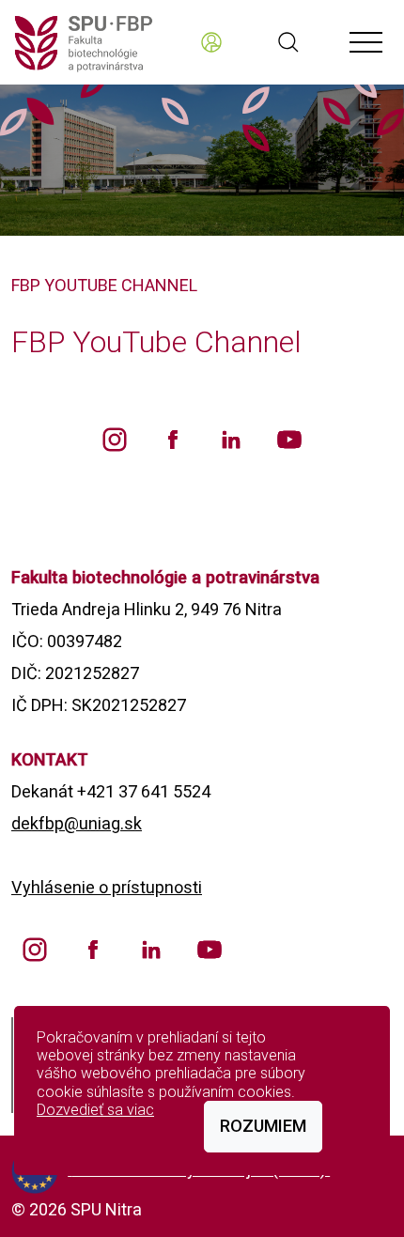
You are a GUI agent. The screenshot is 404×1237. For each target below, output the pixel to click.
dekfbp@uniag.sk (76, 823)
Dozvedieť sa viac (95, 1110)
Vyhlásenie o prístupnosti (106, 887)
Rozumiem (263, 1126)
